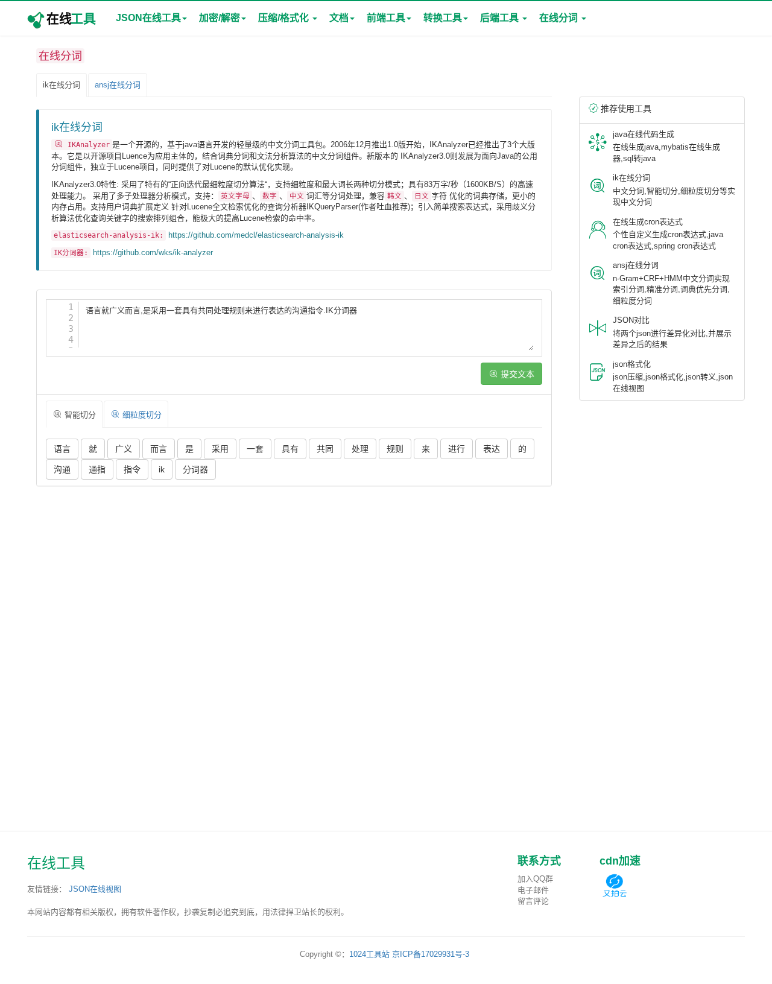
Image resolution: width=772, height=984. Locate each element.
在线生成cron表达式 (648, 221)
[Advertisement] (294, 582)
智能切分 (79, 414)
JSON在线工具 (148, 18)
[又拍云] (615, 885)
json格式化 (632, 364)
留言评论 (533, 901)
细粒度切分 (141, 414)
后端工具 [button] (500, 18)
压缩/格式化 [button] (284, 18)
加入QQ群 (535, 878)
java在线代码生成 (643, 134)
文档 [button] (339, 18)
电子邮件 (533, 890)
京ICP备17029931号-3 (430, 954)
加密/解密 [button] (219, 18)
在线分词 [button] (559, 18)
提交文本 (516, 374)
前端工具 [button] (386, 18)
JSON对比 (631, 320)
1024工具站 (369, 954)
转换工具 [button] (442, 18)
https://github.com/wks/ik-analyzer (153, 252)
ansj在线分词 (118, 84)
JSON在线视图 (95, 889)
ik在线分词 (61, 84)
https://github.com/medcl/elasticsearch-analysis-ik (256, 235)
